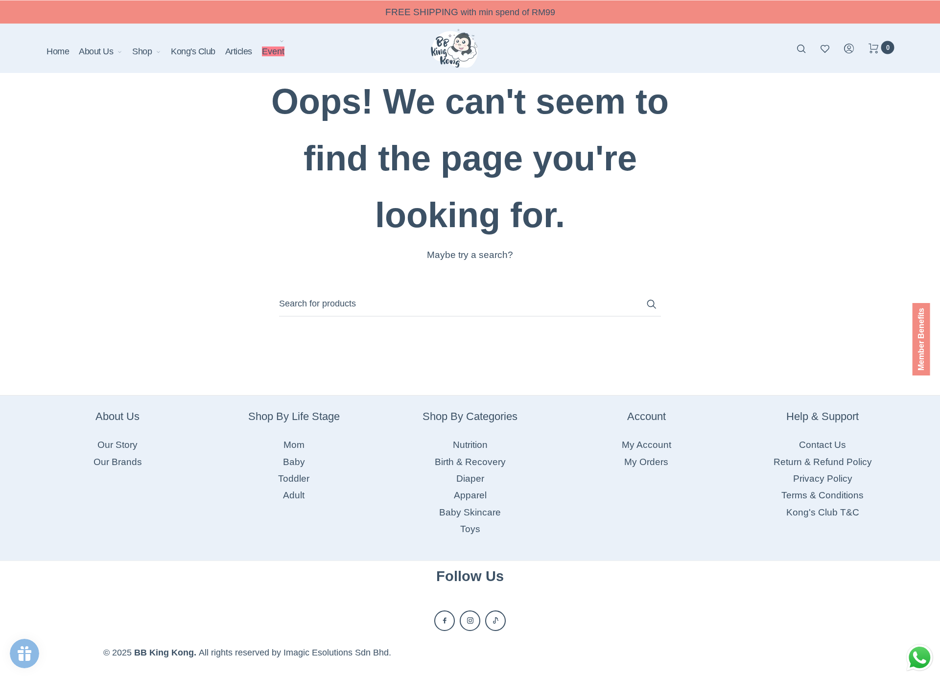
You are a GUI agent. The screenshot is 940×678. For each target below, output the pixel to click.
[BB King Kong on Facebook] (444, 620)
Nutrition (470, 445)
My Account (646, 445)
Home (58, 51)
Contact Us (822, 445)
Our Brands (118, 462)
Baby (294, 462)
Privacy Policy (822, 478)
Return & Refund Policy (823, 462)
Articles (238, 51)
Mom (294, 445)
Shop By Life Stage (294, 416)
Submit (651, 304)
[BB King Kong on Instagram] (470, 620)
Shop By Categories (470, 416)
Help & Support (822, 416)
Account (646, 416)
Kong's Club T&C (822, 512)
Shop (142, 51)
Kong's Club (193, 51)
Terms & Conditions (822, 495)
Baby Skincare (470, 512)
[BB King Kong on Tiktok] (495, 620)
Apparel (470, 495)
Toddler (293, 478)
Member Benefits (921, 339)
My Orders (646, 462)
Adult (294, 495)
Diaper (470, 478)
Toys (470, 529)
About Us (96, 51)
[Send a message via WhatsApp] (919, 657)
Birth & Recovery (470, 462)
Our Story (117, 445)
